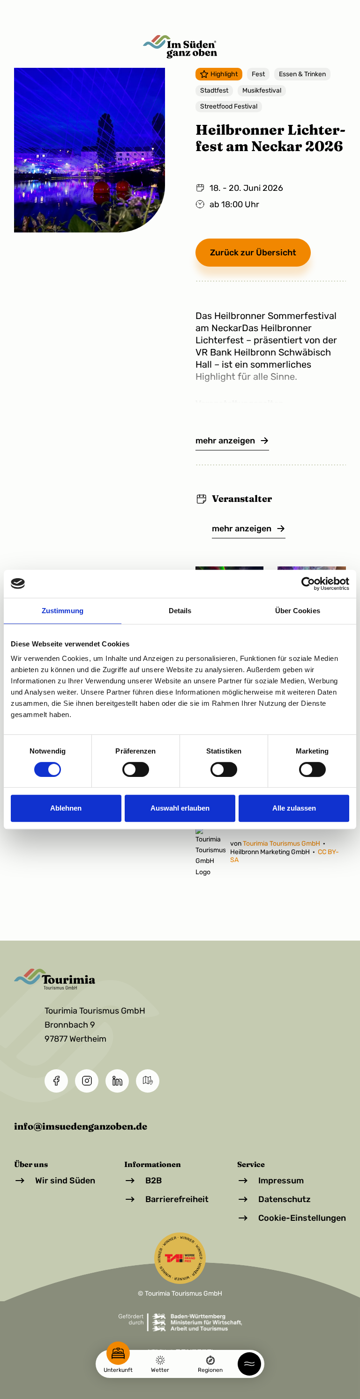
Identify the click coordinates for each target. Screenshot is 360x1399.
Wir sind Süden (65, 1180)
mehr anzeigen (225, 440)
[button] (249, 1364)
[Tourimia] (97, 979)
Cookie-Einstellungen (302, 1218)
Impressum (281, 1180)
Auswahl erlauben (180, 808)
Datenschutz (284, 1199)
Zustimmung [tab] (62, 611)
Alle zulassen (294, 808)
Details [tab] (180, 611)
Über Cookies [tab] (297, 611)
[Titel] (180, 46)
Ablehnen (66, 808)
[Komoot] (147, 1081)
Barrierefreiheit (177, 1199)
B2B (153, 1180)
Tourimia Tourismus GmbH (282, 844)
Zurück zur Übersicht (253, 252)
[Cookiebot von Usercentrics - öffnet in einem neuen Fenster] (308, 584)
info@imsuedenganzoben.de (80, 1126)
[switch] (135, 769)
